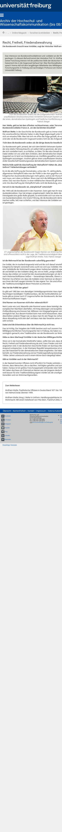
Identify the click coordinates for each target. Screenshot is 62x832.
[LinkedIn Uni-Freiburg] (2, 435)
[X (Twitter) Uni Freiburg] (2, 420)
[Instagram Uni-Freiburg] (2, 424)
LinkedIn (7, 435)
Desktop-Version (10, 445)
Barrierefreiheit (19, 411)
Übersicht (7, 411)
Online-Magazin (19, 33)
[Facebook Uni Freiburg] (2, 416)
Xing (6, 431)
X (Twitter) (8, 420)
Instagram (8, 424)
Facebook (8, 416)
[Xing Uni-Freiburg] (2, 431)
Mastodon (8, 439)
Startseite (3, 32)
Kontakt (31, 411)
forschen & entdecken (40, 33)
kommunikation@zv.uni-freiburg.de (42, 422)
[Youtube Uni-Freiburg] (2, 428)
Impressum (41, 411)
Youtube (7, 428)
